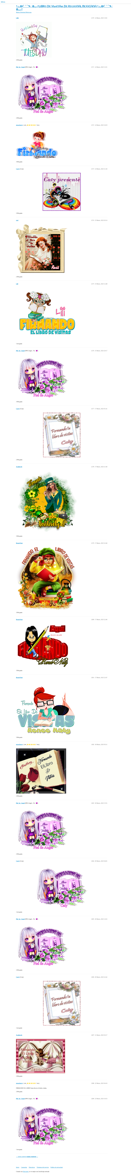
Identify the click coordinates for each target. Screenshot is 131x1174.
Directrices (32, 1167)
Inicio (17, 1167)
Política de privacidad (57, 1167)
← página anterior (21, 1156)
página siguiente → (32, 1156)
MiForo (3, 2)
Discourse (26, 1171)
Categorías (24, 1167)
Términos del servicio (43, 1167)
